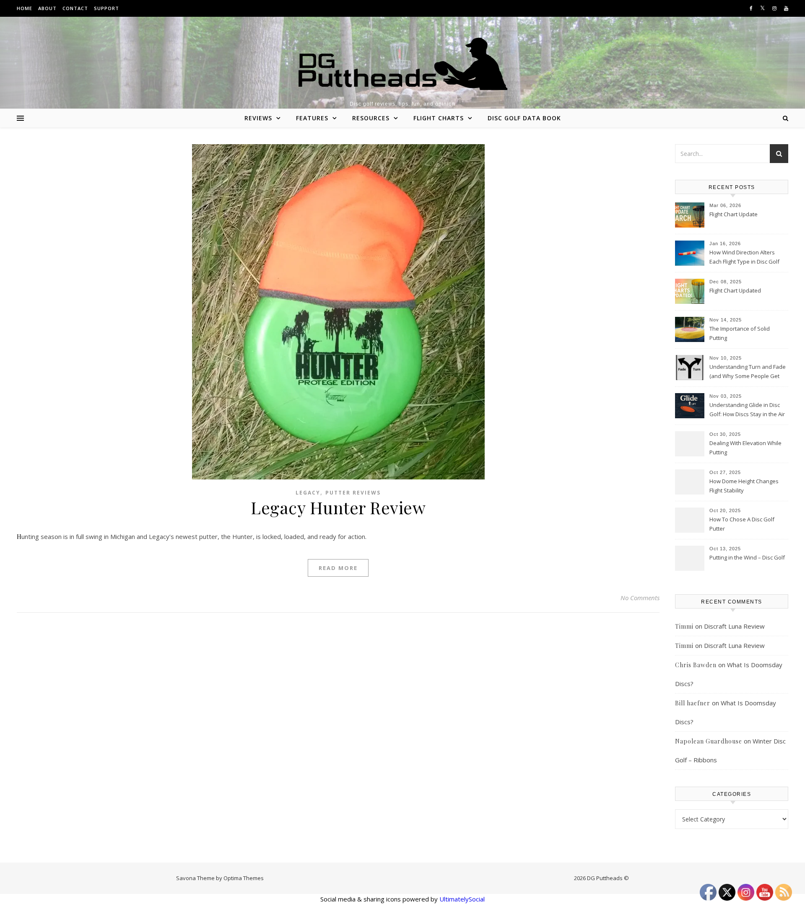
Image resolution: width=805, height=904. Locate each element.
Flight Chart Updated (735, 290)
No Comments (640, 597)
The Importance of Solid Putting (739, 333)
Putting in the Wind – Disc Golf (747, 557)
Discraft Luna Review (734, 626)
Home (24, 8)
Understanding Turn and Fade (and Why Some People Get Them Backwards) (747, 372)
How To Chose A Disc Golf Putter (741, 523)
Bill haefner (692, 703)
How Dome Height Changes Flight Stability (744, 485)
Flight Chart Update (733, 214)
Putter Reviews (353, 492)
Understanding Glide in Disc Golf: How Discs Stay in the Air (747, 409)
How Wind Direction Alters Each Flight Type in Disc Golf (744, 257)
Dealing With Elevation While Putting (745, 447)
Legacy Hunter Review (338, 507)
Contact (75, 8)
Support (106, 8)
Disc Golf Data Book (524, 118)
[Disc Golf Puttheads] (402, 64)
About (47, 8)
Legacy (308, 492)
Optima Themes (243, 878)
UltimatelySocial (462, 899)
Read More (338, 568)
